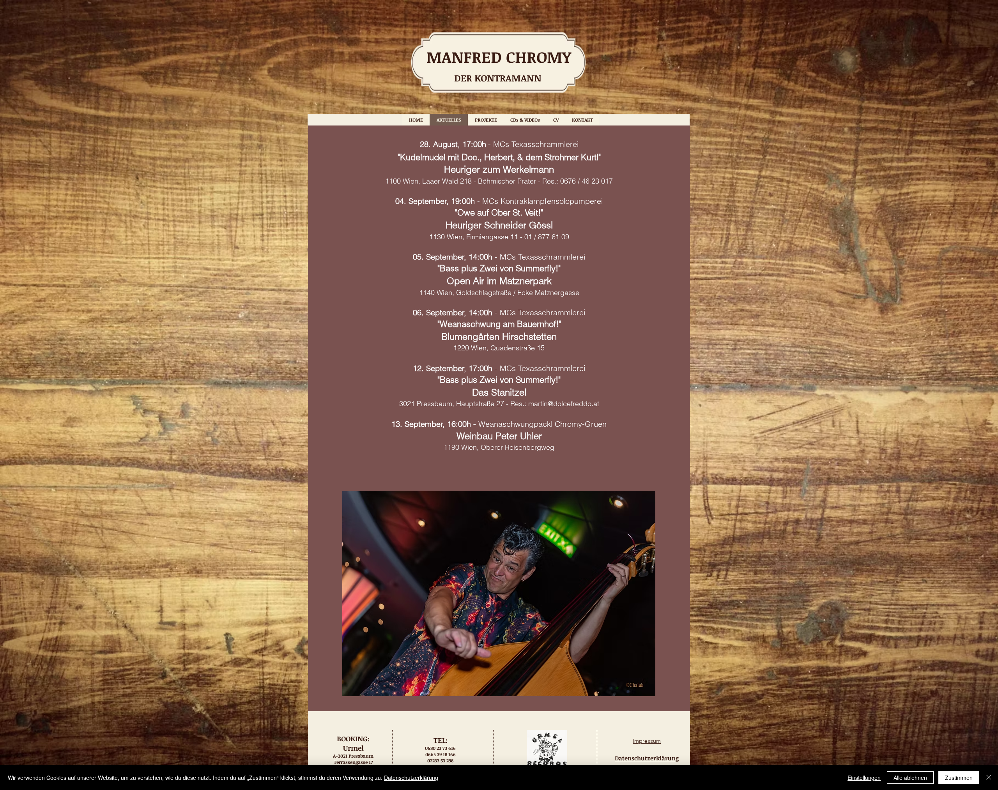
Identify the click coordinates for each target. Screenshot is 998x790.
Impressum (647, 740)
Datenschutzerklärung (411, 777)
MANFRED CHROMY (498, 56)
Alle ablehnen (910, 777)
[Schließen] (988, 777)
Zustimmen (959, 777)
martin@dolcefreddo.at (563, 403)
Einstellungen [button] (864, 777)
